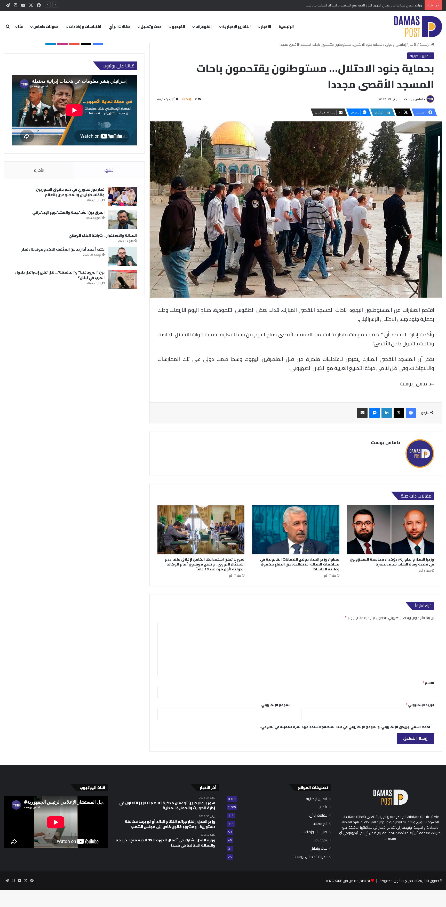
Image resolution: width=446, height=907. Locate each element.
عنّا (20, 26)
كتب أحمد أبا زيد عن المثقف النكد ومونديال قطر (63, 249)
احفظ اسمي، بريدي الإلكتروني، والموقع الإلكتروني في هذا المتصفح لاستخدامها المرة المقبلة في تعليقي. (345, 727)
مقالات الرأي (119, 26)
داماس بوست (414, 99)
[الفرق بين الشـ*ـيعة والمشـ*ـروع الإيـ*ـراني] (122, 219)
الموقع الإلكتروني (275, 705)
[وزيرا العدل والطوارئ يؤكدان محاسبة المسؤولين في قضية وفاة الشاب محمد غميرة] (390, 529)
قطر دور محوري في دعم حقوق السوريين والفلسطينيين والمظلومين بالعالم (70, 192)
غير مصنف (320, 823)
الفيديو (178, 26)
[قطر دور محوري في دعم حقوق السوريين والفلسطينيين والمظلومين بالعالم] (122, 196)
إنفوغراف (203, 26)
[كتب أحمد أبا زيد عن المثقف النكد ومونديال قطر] (122, 256)
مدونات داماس (46, 26)
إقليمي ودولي (395, 44)
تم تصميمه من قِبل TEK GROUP (347, 881)
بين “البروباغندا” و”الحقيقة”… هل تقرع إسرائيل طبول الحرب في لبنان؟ (60, 275)
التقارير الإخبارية (236, 26)
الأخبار (266, 26)
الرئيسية (286, 26)
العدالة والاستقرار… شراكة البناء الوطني (103, 235)
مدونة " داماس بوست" (311, 856)
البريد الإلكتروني (420, 705)
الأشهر (109, 170)
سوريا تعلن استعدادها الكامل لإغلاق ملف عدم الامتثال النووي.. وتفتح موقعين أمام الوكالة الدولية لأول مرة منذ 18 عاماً (204, 564)
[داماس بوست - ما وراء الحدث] (417, 27)
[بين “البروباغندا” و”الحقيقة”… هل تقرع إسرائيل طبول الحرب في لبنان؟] (122, 279)
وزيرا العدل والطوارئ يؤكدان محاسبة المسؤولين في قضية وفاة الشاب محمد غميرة (392, 562)
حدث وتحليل (151, 26)
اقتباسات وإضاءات (85, 26)
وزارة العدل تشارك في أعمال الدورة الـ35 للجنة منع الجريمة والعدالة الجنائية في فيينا (364, 5)
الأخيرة (39, 170)
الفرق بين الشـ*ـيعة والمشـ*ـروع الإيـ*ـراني (68, 212)
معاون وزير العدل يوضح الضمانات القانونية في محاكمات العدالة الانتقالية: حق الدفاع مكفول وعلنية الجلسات (299, 564)
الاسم (428, 683)
